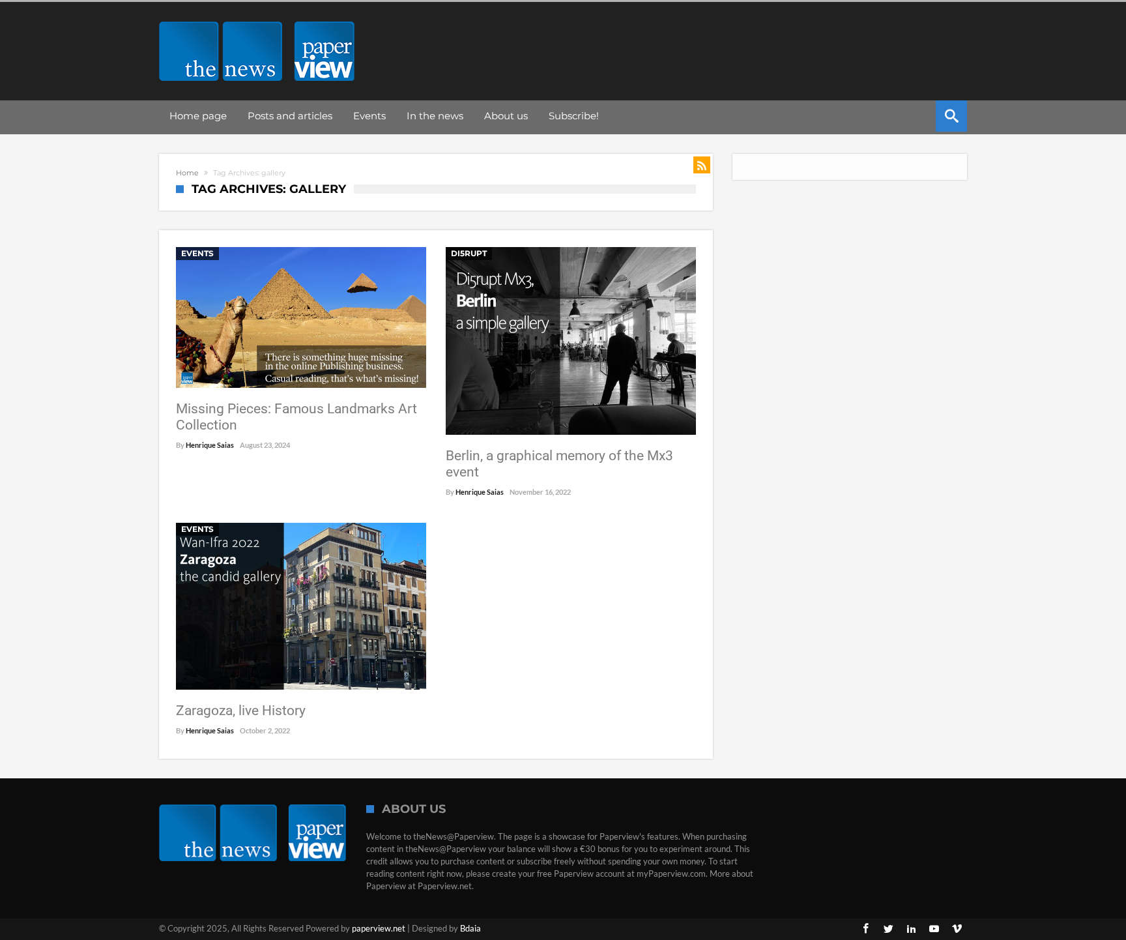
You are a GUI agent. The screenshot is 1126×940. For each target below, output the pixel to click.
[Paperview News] (256, 21)
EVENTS (197, 253)
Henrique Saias (210, 445)
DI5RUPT (469, 253)
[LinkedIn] (911, 929)
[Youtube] (933, 929)
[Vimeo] (956, 929)
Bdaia (470, 928)
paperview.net (378, 928)
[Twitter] (888, 929)
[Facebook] (865, 929)
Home (187, 172)
